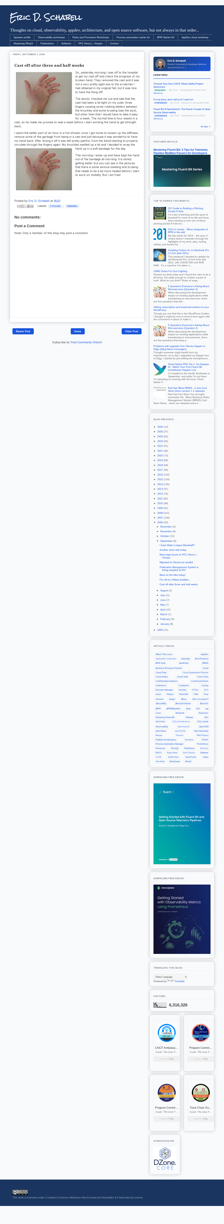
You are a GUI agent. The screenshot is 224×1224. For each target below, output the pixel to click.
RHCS (159, 753)
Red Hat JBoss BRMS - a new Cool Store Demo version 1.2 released (187, 389)
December (166, 526)
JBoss (184, 699)
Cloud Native (162, 677)
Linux (158, 713)
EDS (206, 690)
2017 (160, 469)
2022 (160, 445)
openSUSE (180, 731)
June (163, 600)
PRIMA (205, 740)
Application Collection (166, 659)
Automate (185, 659)
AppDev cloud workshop (195, 37)
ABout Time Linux (164, 654)
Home (77, 331)
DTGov (195, 690)
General (72, 206)
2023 (160, 441)
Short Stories (189, 753)
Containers (183, 685)
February (165, 619)
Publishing (189, 748)
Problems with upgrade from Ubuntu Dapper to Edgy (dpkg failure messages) (179, 347)
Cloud (205, 668)
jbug (188, 708)
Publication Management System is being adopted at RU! (179, 569)
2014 (160, 484)
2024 (160, 436)
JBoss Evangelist (200, 699)
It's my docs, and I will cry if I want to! (173, 99)
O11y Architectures (181, 721)
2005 (160, 629)
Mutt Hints (160, 721)
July (162, 595)
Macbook (180, 713)
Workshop (158, 93)
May (163, 604)
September (166, 541)
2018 (160, 465)
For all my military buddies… (175, 579)
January (165, 624)
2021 (160, 450)
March (164, 614)
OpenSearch (184, 726)
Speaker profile (22, 37)
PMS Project (202, 735)
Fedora (170, 694)
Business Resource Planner (169, 668)
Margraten (203, 713)
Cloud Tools (202, 677)
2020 (160, 455)
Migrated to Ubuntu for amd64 (176, 562)
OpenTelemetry (201, 731)
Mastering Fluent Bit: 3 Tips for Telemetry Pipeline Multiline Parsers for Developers (180, 151)
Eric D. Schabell (46, 17)
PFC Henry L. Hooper (91, 43)
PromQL (175, 748)
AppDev (204, 654)
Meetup (189, 717)
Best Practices (201, 659)
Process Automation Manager (170, 744)
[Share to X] (25, 206)
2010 (160, 503)
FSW (196, 694)
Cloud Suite (182, 677)
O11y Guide (202, 721)
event (158, 694)
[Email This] (18, 206)
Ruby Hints (172, 753)
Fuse (206, 694)
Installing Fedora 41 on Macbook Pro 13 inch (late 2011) (188, 252)
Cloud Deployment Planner (195, 672)
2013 (160, 489)
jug (206, 708)
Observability (162, 726)
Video (205, 757)
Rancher (204, 748)
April (163, 609)
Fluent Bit (183, 694)
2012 (160, 493)
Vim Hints (160, 761)
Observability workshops (51, 37)
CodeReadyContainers (167, 681)
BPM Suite (161, 663)
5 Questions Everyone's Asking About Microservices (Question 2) (188, 326)
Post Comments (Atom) (86, 342)
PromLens (160, 748)
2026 (160, 426)
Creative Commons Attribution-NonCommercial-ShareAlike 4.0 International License (95, 1197)
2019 (160, 460)
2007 (160, 517)
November (166, 531)
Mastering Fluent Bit (165, 717)
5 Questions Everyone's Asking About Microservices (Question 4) (188, 288)
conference (161, 685)
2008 (160, 513)
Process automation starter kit (133, 37)
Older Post (131, 331)
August (164, 590)
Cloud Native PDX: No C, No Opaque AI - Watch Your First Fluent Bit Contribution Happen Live (188, 367)
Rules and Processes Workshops (90, 37)
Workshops (174, 761)
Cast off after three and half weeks (179, 584)
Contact (114, 43)
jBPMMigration (173, 708)
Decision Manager (164, 690)
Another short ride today (173, 549)
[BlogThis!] (22, 206)
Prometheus (202, 744)
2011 (160, 498)
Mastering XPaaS (23, 43)
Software (66, 43)
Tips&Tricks (190, 757)
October (165, 536)
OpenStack (161, 731)
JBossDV (204, 703)
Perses (159, 735)
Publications (47, 43)
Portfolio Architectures (166, 740)
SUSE (158, 757)
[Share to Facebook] (28, 206)
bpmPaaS (184, 663)
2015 (160, 479)
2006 (160, 522)
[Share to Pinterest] (32, 206)
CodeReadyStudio (199, 681)
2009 (160, 508)
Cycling (55, 206)
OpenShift (203, 726)
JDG (198, 708)
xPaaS (188, 761)
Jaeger (172, 699)
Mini (206, 717)
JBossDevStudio (183, 703)
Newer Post (23, 331)
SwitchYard (173, 757)
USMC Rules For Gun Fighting (170, 271)
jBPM (158, 708)
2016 (160, 474)
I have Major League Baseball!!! (177, 545)
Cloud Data (161, 672)
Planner (179, 735)
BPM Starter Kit (165, 37)
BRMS (205, 663)
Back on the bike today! (173, 574)
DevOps (182, 690)
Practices (189, 740)
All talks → (206, 126)
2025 (160, 431)
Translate (179, 981)
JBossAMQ (161, 703)
